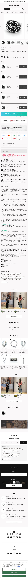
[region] (14, 569)
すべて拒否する (14, 572)
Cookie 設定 (13, 569)
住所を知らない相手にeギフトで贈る (14, 114)
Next (27, 26)
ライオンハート (7, 12)
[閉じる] (25, 563)
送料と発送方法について (11, 128)
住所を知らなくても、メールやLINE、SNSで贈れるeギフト (14, 1)
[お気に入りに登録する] (17, 66)
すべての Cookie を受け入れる (14, 576)
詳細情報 (18, 566)
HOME (2, 12)
